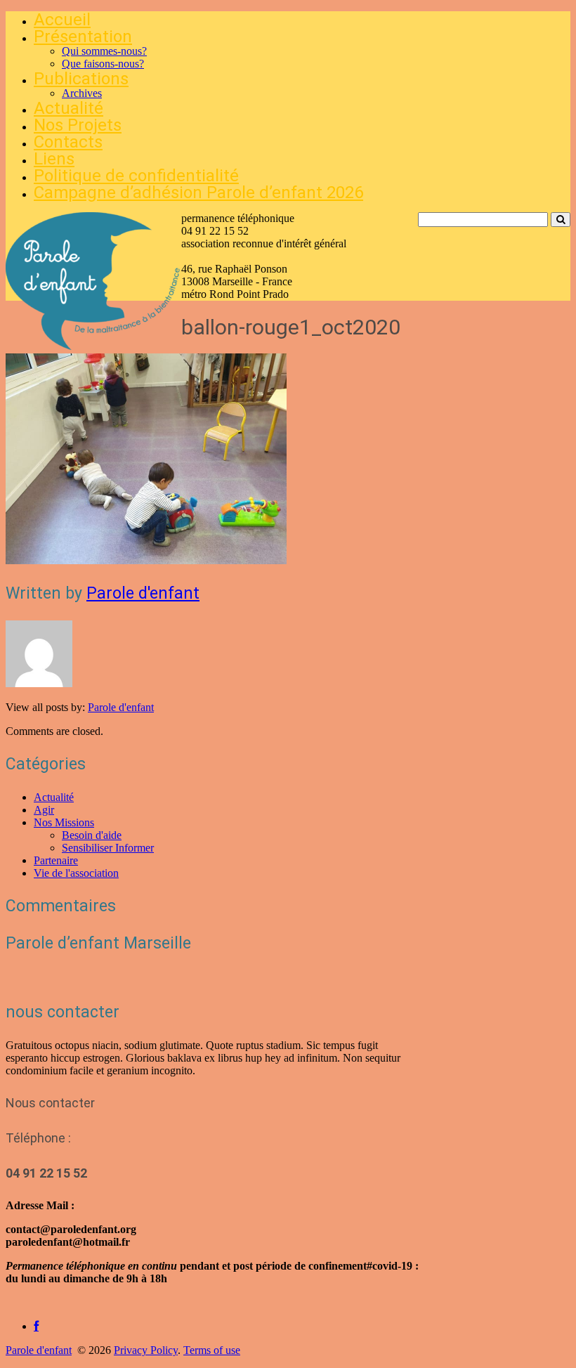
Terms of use (211, 1350)
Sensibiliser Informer (108, 848)
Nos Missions (64, 822)
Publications (81, 79)
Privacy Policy (146, 1350)
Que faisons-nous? (103, 64)
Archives (82, 93)
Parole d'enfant (142, 593)
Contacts (68, 142)
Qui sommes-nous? (104, 51)
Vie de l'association (76, 873)
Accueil (62, 20)
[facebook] (36, 1326)
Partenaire (56, 860)
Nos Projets (78, 125)
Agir (44, 810)
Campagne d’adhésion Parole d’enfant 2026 (198, 192)
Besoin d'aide (92, 835)
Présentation (83, 36)
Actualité (68, 108)
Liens (54, 159)
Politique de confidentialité (136, 175)
